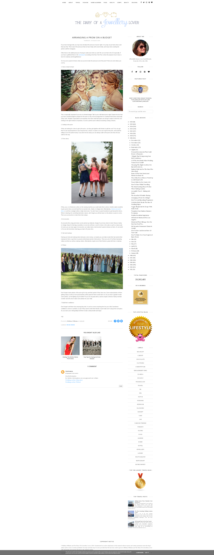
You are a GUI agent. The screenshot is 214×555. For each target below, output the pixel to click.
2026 (131, 122)
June (132, 241)
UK (140, 389)
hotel (140, 445)
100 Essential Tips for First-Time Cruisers (143, 521)
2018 (131, 255)
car (140, 419)
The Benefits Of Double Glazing (140, 195)
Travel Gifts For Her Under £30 (140, 182)
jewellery (140, 449)
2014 (131, 265)
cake (140, 415)
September (134, 147)
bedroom (140, 404)
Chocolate (140, 359)
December (134, 140)
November (134, 142)
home (140, 442)
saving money (140, 464)
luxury (140, 453)
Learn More (139, 552)
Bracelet (140, 351)
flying (140, 430)
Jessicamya (69, 371)
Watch (140, 397)
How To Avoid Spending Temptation (142, 200)
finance (140, 427)
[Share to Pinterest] (121, 321)
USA (140, 393)
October (133, 145)
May (132, 244)
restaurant (140, 460)
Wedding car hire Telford (73, 382)
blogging (140, 408)
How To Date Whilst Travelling (140, 184)
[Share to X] (118, 321)
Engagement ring (140, 370)
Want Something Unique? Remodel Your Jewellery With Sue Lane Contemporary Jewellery (140, 99)
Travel (140, 385)
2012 (131, 269)
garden (140, 438)
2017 (131, 258)
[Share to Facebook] (115, 321)
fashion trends (140, 423)
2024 (131, 126)
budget (140, 412)
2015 (131, 262)
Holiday (140, 378)
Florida (140, 374)
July (132, 239)
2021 (131, 133)
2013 (131, 267)
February (134, 251)
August (133, 149)
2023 (131, 129)
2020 (131, 135)
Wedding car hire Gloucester (74, 380)
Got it (147, 552)
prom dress (71, 325)
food (140, 434)
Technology (140, 382)
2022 (131, 131)
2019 (131, 138)
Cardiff (140, 355)
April (132, 246)
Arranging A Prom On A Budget (140, 198)
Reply (121, 386)
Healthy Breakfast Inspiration (140, 215)
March (133, 248)
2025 (131, 124)
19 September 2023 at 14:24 (71, 373)
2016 (131, 260)
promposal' (82, 55)
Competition (140, 367)
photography (140, 457)
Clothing (140, 363)
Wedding (140, 400)
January (133, 253)
